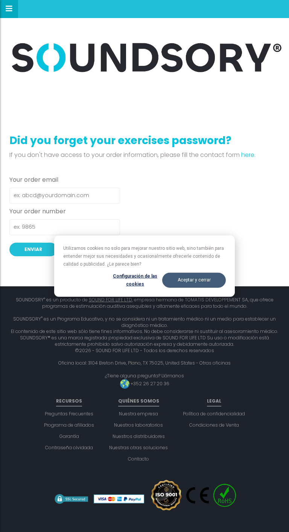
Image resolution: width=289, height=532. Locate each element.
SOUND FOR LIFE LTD (110, 299)
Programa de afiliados (69, 425)
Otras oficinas (215, 363)
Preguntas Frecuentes (69, 413)
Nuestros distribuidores (139, 436)
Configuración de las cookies (135, 280)
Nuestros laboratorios (138, 425)
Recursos (69, 401)
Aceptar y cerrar (194, 280)
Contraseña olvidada (69, 447)
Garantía (69, 436)
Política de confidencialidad (214, 413)
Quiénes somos (138, 401)
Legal (214, 401)
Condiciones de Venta (214, 425)
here (247, 154)
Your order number (37, 211)
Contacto (138, 459)
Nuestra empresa (138, 413)
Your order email (33, 180)
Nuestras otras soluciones (138, 447)
